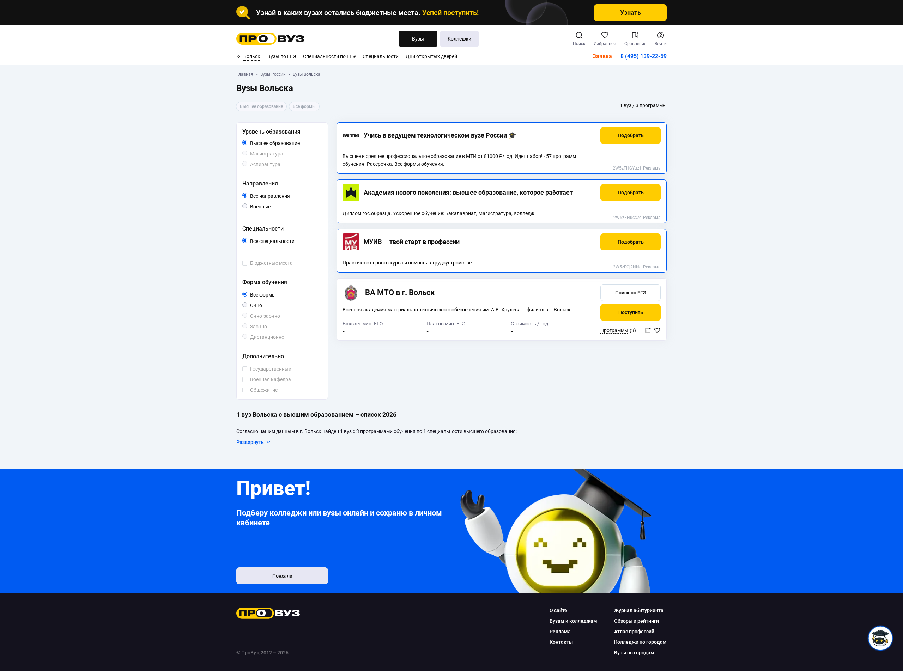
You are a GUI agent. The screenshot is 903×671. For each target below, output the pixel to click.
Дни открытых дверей (431, 56)
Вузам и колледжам (573, 621)
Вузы (418, 39)
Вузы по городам (634, 652)
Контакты (561, 642)
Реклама (652, 168)
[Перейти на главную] (270, 39)
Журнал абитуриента (638, 610)
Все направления (284, 196)
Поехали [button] (282, 576)
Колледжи (459, 39)
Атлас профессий (634, 631)
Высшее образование (284, 143)
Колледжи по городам (640, 642)
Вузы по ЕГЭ (281, 56)
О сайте (558, 610)
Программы (614, 330)
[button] (630, 135)
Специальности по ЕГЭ (329, 56)
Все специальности (284, 241)
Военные (270, 206)
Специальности (381, 56)
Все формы (271, 295)
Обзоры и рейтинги (636, 621)
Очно (262, 305)
